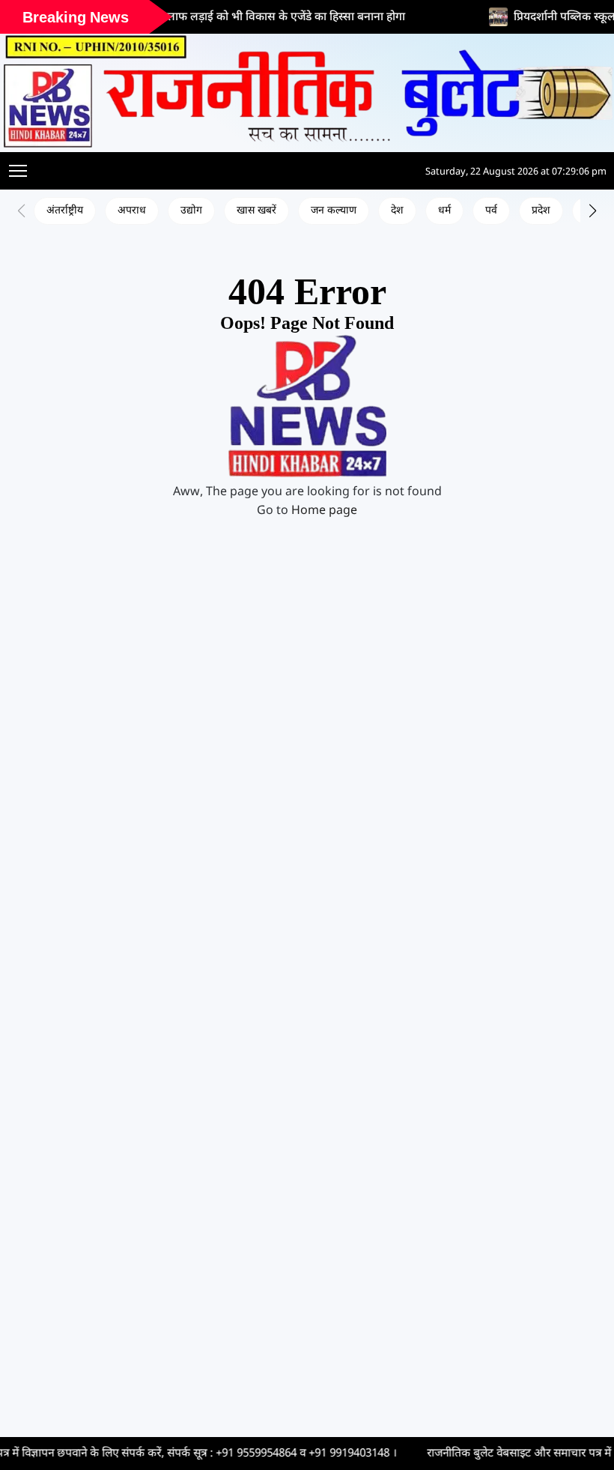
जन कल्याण (333, 211)
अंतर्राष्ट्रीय (64, 211)
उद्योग (191, 211)
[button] (593, 210)
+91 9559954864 (196, 1453)
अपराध (132, 211)
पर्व (491, 211)
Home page (324, 511)
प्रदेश (541, 211)
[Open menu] (18, 170)
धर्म (444, 211)
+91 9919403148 (289, 1453)
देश (397, 211)
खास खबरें (256, 211)
